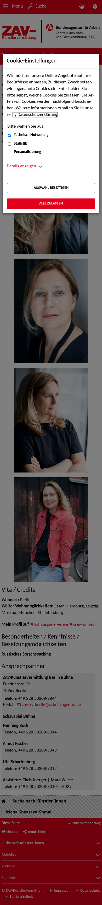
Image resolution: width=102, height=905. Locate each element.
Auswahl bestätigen (51, 188)
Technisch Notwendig (31, 135)
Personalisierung (27, 152)
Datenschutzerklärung (37, 115)
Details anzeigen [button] (21, 166)
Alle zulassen (51, 204)
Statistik (20, 144)
